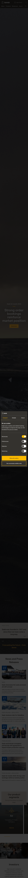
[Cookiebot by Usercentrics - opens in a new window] (19, 413)
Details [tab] (14, 417)
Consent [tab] (5, 417)
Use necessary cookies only (14, 463)
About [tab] (23, 417)
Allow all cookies (14, 458)
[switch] (24, 441)
